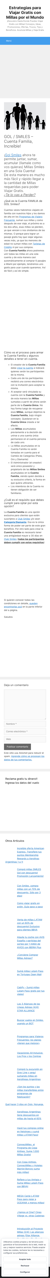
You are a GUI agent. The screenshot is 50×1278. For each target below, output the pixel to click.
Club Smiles (24, 519)
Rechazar (25, 1265)
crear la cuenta (25, 368)
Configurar (25, 1272)
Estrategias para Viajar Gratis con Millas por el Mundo (25, 12)
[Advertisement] (25, 72)
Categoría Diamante (15, 522)
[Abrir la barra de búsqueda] (46, 41)
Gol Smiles (13, 155)
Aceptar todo (25, 1259)
